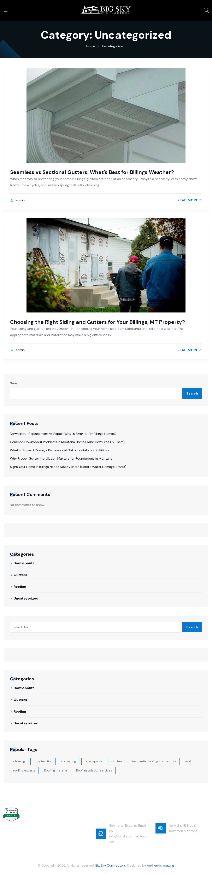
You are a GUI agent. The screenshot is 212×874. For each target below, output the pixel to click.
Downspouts (24, 563)
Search (16, 383)
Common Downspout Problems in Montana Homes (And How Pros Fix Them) (67, 442)
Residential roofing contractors (153, 761)
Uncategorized (26, 598)
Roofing (20, 586)
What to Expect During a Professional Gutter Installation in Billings (59, 450)
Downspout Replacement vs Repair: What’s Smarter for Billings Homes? (63, 434)
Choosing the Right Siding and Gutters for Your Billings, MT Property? (97, 322)
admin (20, 200)
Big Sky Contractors (110, 865)
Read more (187, 200)
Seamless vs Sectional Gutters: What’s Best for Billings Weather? (92, 172)
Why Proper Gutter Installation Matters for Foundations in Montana (61, 458)
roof (188, 761)
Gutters (20, 575)
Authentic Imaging (160, 865)
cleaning (19, 761)
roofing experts (24, 770)
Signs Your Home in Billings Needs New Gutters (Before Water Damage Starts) (68, 467)
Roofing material (55, 770)
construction (43, 761)
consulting (68, 761)
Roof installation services (94, 770)
